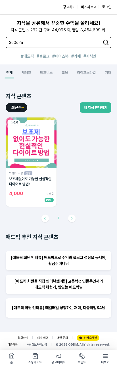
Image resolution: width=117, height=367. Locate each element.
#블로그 (43, 56)
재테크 (26, 72)
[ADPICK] (16, 7)
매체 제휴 (42, 338)
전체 (9, 72)
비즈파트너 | (90, 7)
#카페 (76, 56)
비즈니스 (46, 72)
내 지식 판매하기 (95, 108)
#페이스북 (60, 56)
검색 (106, 42)
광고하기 (23, 338)
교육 (65, 72)
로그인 (106, 7)
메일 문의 (62, 338)
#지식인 (89, 56)
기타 (108, 72)
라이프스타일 (86, 72)
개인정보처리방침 (36, 344)
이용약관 (12, 344)
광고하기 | (70, 7)
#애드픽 (27, 56)
